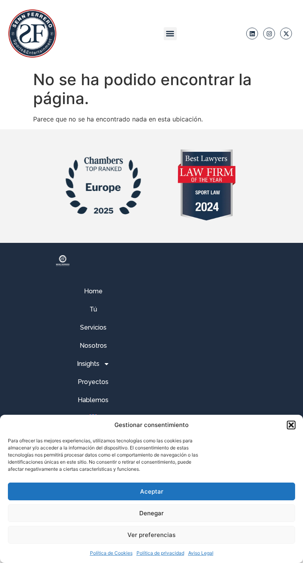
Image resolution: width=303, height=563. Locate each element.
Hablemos (93, 400)
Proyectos (93, 382)
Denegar (151, 513)
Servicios (93, 327)
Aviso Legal (200, 553)
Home (93, 291)
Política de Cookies (111, 553)
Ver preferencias (151, 535)
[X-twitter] (286, 33)
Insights (88, 363)
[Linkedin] (252, 33)
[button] (291, 425)
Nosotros (93, 345)
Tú (93, 309)
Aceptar (151, 491)
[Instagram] (269, 33)
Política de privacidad (160, 553)
